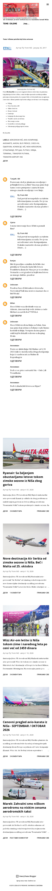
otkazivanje (8, 150)
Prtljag (10, 103)
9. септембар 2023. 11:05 (31, 345)
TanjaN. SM (15, 179)
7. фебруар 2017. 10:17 (39, 233)
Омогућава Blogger (27, 876)
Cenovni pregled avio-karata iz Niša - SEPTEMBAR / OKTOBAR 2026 (25, 726)
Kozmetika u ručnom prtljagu (16, 124)
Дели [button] (5, 161)
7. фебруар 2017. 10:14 (26, 222)
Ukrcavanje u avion (13, 121)
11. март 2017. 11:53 (26, 260)
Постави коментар (19, 838)
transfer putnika (20, 153)
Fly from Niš (22, 195)
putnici (26, 150)
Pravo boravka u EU (13, 106)
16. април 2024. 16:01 (30, 367)
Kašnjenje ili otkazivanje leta (16, 116)
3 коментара (16, 511)
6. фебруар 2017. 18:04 (31, 179)
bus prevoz (25, 143)
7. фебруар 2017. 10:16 (39, 195)
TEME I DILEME (10, 23)
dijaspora (7, 146)
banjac (13, 260)
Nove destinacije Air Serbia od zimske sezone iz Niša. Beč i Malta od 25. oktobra (24, 562)
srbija (33, 150)
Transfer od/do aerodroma (16, 119)
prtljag (18, 150)
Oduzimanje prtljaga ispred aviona (18, 126)
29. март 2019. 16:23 (28, 321)
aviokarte (7, 143)
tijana (12, 222)
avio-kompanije (31, 140)
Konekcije (11, 113)
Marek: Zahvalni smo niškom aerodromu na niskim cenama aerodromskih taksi (24, 807)
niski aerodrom (33, 146)
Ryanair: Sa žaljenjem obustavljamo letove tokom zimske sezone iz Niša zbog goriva (23, 479)
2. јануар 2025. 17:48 (29, 382)
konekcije (17, 146)
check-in (35, 143)
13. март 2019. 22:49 (25, 303)
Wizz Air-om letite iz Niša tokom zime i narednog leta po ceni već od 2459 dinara (25, 644)
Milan (12, 303)
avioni (16, 143)
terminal (7, 153)
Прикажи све (43, 511)
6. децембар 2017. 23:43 (30, 284)
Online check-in (12, 108)
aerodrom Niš (16, 140)
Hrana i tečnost (12, 111)
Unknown (14, 284)
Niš (24, 146)
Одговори (16, 216)
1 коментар (15, 593)
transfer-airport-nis (13, 157)
